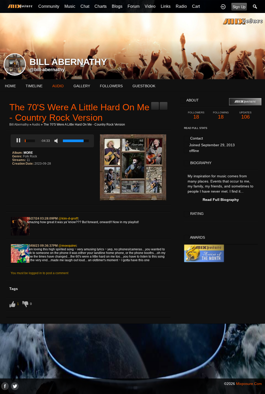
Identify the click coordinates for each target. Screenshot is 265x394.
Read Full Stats (195, 128)
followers (111, 86)
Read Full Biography (221, 200)
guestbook (143, 86)
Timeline (34, 86)
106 (245, 115)
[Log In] (223, 6)
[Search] (255, 6)
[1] (14, 174)
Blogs (117, 6)
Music (69, 6)
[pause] (18, 141)
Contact (196, 138)
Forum (133, 6)
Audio (36, 124)
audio (58, 86)
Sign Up (239, 6)
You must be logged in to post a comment (39, 273)
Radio (181, 6)
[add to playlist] (155, 104)
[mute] (57, 141)
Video (150, 6)
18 (196, 115)
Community (48, 6)
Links (166, 6)
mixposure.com (249, 384)
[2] (16, 174)
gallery (81, 86)
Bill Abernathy (19, 124)
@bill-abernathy (47, 69)
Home (10, 86)
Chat (84, 6)
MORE (28, 153)
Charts (100, 6)
